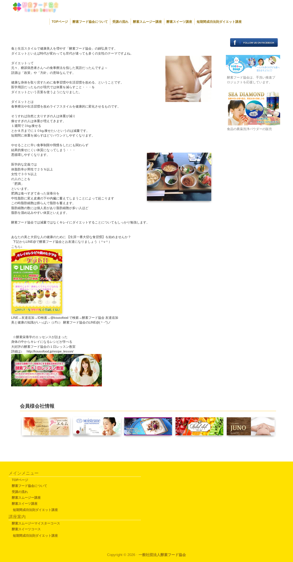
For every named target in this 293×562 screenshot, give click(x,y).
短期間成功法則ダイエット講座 (219, 21)
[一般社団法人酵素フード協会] (31, 7)
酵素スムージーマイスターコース (36, 523)
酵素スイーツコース (26, 529)
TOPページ (60, 21)
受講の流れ (120, 21)
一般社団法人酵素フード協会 (162, 555)
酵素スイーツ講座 (179, 21)
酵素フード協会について (90, 21)
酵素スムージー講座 (147, 21)
